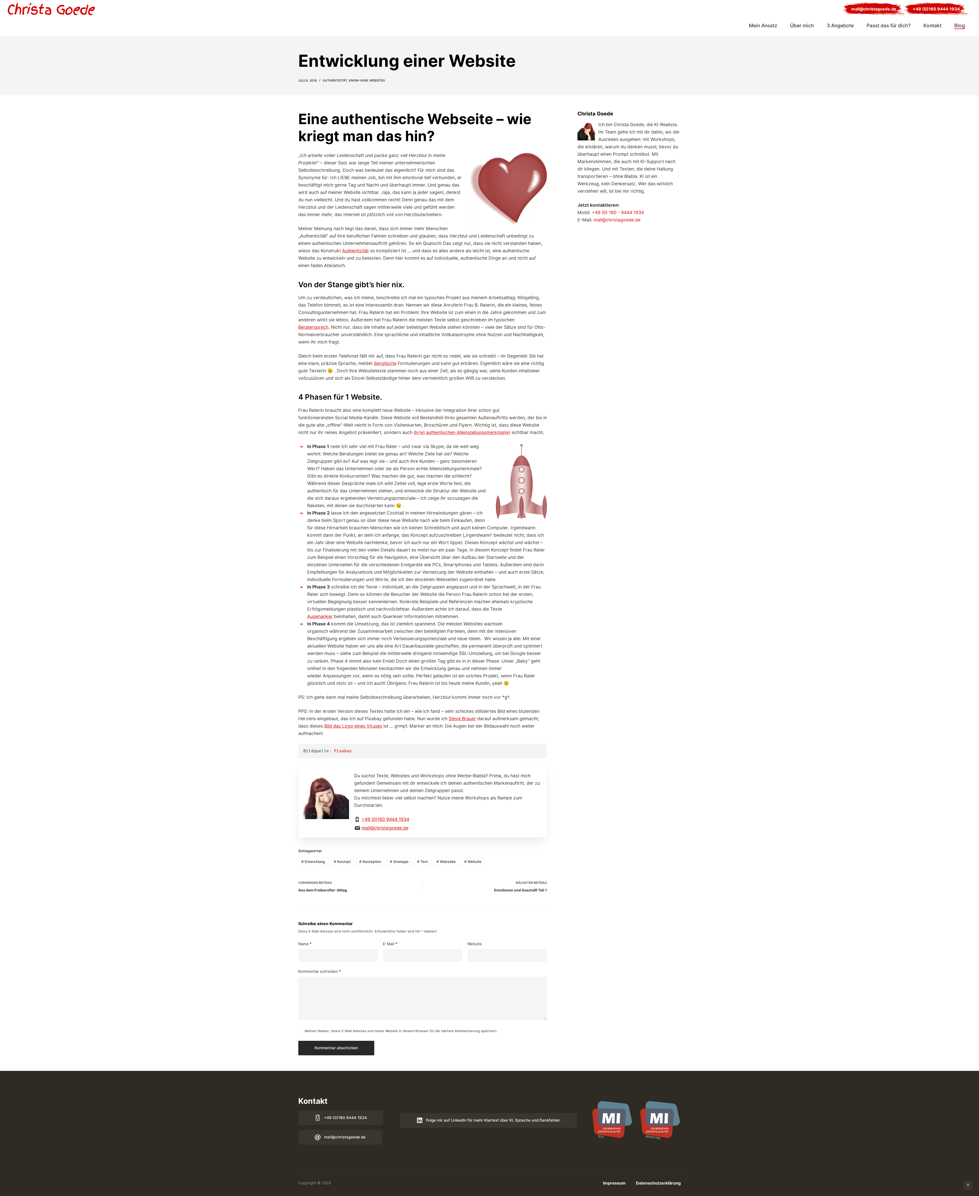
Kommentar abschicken (336, 1047)
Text (422, 861)
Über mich (802, 25)
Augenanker (320, 616)
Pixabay (343, 750)
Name (305, 943)
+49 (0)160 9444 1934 (936, 8)
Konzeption (370, 861)
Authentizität (335, 80)
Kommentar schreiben (319, 971)
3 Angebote (840, 25)
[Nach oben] (968, 1185)
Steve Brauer (462, 718)
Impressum (614, 1183)
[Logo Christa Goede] (51, 9)
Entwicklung (313, 861)
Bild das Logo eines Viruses (353, 726)
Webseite (446, 861)
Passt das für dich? (889, 25)
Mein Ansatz (763, 25)
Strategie (399, 861)
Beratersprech (313, 327)
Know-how (358, 80)
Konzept (342, 861)
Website (472, 861)
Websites (377, 80)
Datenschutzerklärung (658, 1183)
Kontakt (932, 25)
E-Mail (390, 943)
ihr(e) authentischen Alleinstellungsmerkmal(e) (462, 432)
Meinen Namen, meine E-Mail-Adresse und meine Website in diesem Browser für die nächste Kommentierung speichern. (401, 1031)
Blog (959, 25)
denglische (385, 363)
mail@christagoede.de (873, 8)
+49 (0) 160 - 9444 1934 (618, 212)
